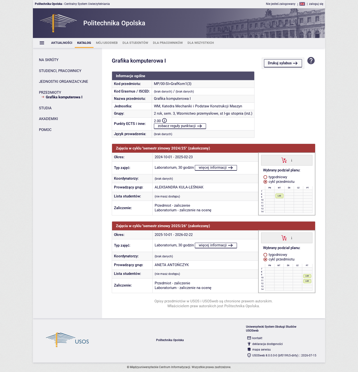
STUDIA (45, 108)
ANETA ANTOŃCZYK (172, 265)
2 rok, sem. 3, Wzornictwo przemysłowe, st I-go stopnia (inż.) (203, 113)
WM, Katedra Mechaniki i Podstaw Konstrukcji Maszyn (198, 106)
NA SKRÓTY (48, 60)
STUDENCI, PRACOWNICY (60, 71)
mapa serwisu (261, 349)
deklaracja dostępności (267, 344)
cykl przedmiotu (281, 181)
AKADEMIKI (48, 119)
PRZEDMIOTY (50, 92)
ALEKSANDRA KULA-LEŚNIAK (179, 187)
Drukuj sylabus (280, 63)
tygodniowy (277, 177)
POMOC (45, 130)
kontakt (257, 338)
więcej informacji (213, 167)
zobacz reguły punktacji (177, 126)
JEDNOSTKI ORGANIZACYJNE (63, 81)
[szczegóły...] (291, 160)
